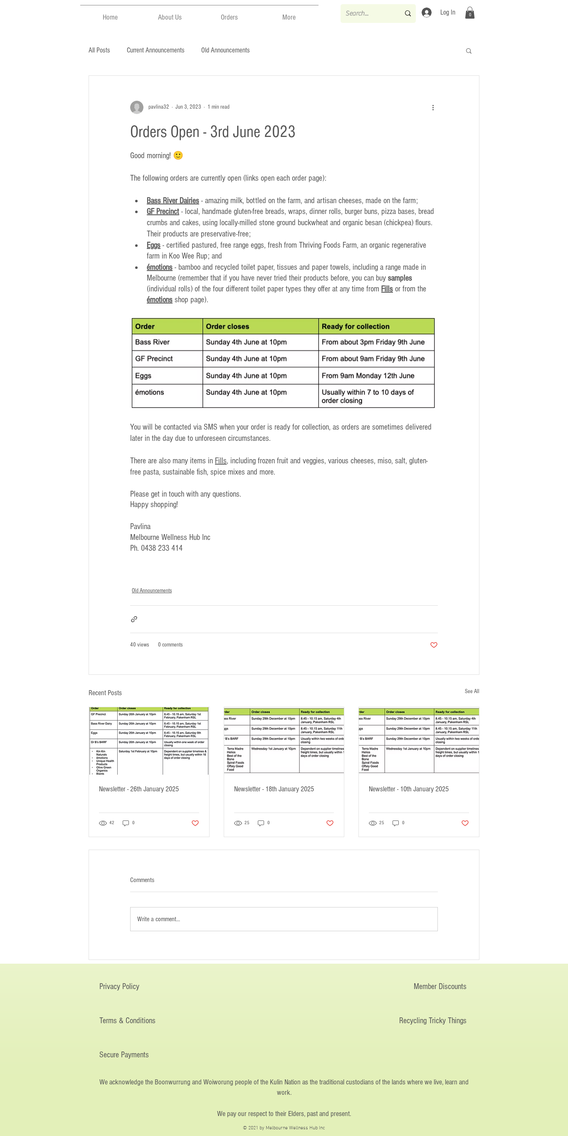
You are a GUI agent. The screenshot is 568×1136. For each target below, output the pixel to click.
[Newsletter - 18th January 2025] (284, 741)
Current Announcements (156, 50)
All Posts (99, 50)
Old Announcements (225, 50)
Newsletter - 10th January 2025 (409, 789)
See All (472, 691)
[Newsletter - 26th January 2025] (149, 741)
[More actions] (433, 107)
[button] (170, 13)
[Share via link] (134, 619)
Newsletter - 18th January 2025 (274, 789)
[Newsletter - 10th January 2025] (419, 741)
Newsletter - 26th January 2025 (139, 789)
